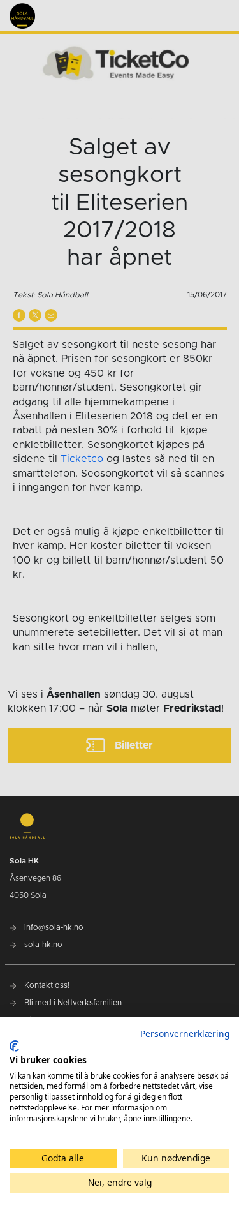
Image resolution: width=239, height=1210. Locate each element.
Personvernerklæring (184, 1033)
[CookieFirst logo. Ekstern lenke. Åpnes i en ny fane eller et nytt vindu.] (14, 1046)
